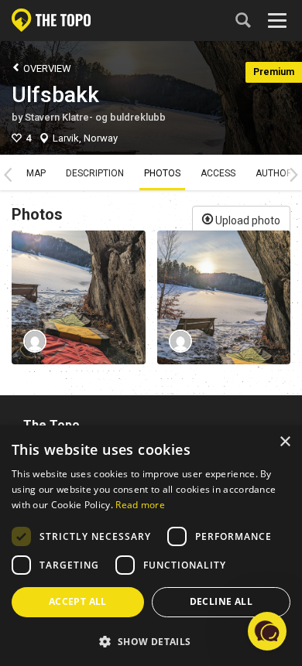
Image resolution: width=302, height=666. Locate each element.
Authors (277, 173)
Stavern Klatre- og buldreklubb (95, 117)
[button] (151, 641)
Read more (140, 504)
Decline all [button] (221, 601)
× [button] (284, 442)
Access (218, 173)
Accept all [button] (78, 601)
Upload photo (246, 220)
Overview (46, 68)
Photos (162, 173)
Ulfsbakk (55, 95)
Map (36, 173)
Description (95, 173)
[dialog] (151, 545)
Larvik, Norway (85, 138)
